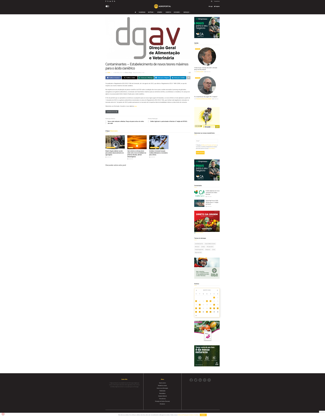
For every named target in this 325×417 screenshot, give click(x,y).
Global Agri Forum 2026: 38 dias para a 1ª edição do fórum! (212, 202)
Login (211, 6)
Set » (217, 290)
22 (214, 308)
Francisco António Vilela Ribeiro (204, 99)
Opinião (159, 12)
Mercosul (197, 246)
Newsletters (217, 1)
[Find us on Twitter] (108, 1)
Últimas (127, 72)
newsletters (212, 148)
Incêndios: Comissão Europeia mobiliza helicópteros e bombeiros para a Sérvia (158, 153)
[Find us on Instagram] (112, 1)
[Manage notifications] (3, 414)
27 (207, 312)
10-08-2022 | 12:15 (117, 72)
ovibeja (203, 246)
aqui (135, 106)
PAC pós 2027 (210, 246)
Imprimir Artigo (111, 111)
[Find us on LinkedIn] (110, 1)
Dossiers (177, 12)
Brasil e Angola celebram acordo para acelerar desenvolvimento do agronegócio (114, 153)
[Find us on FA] (105, 1)
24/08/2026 (108, 157)
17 (196, 308)
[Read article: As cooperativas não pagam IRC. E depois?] (207, 85)
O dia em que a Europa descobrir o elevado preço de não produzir (205, 68)
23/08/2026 (207, 71)
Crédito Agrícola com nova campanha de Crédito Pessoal (212, 192)
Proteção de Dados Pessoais (162, 401)
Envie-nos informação (162, 388)
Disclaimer (162, 404)
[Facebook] (191, 380)
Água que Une (198, 252)
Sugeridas (142, 12)
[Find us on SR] (114, 1)
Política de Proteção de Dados (209, 145)
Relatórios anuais (162, 385)
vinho (213, 249)
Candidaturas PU (199, 243)
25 (199, 312)
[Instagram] (205, 380)
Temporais (207, 249)
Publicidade (162, 391)
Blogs (130, 72)
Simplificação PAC (199, 249)
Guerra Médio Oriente (210, 243)
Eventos (168, 12)
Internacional (111, 147)
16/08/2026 (215, 99)
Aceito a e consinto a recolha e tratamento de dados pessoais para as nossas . (207, 146)
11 (199, 305)
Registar (217, 6)
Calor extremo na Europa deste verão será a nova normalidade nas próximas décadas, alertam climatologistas (136, 154)
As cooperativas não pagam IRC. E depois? (205, 97)
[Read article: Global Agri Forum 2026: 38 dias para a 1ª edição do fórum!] (199, 203)
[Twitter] (196, 380)
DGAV (108, 72)
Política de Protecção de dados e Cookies (188, 415)
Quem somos (162, 383)
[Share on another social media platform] (188, 77)
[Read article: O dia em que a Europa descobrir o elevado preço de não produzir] (207, 56)
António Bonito (200, 71)
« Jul (196, 290)
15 (214, 305)
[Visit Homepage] (162, 6)
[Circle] (200, 380)
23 (217, 308)
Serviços (186, 12)
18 (199, 308)
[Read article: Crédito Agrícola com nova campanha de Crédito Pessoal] (199, 193)
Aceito (203, 415)
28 (210, 312)
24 (196, 312)
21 (210, 308)
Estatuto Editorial (162, 396)
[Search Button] (211, 1)
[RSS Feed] (209, 380)
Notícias (150, 12)
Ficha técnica (162, 398)
